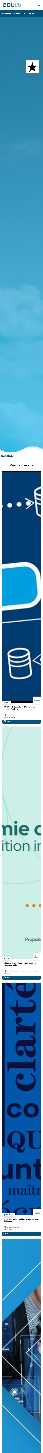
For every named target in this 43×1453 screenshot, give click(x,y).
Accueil (17, 13)
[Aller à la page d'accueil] (18, 5)
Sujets (24, 13)
